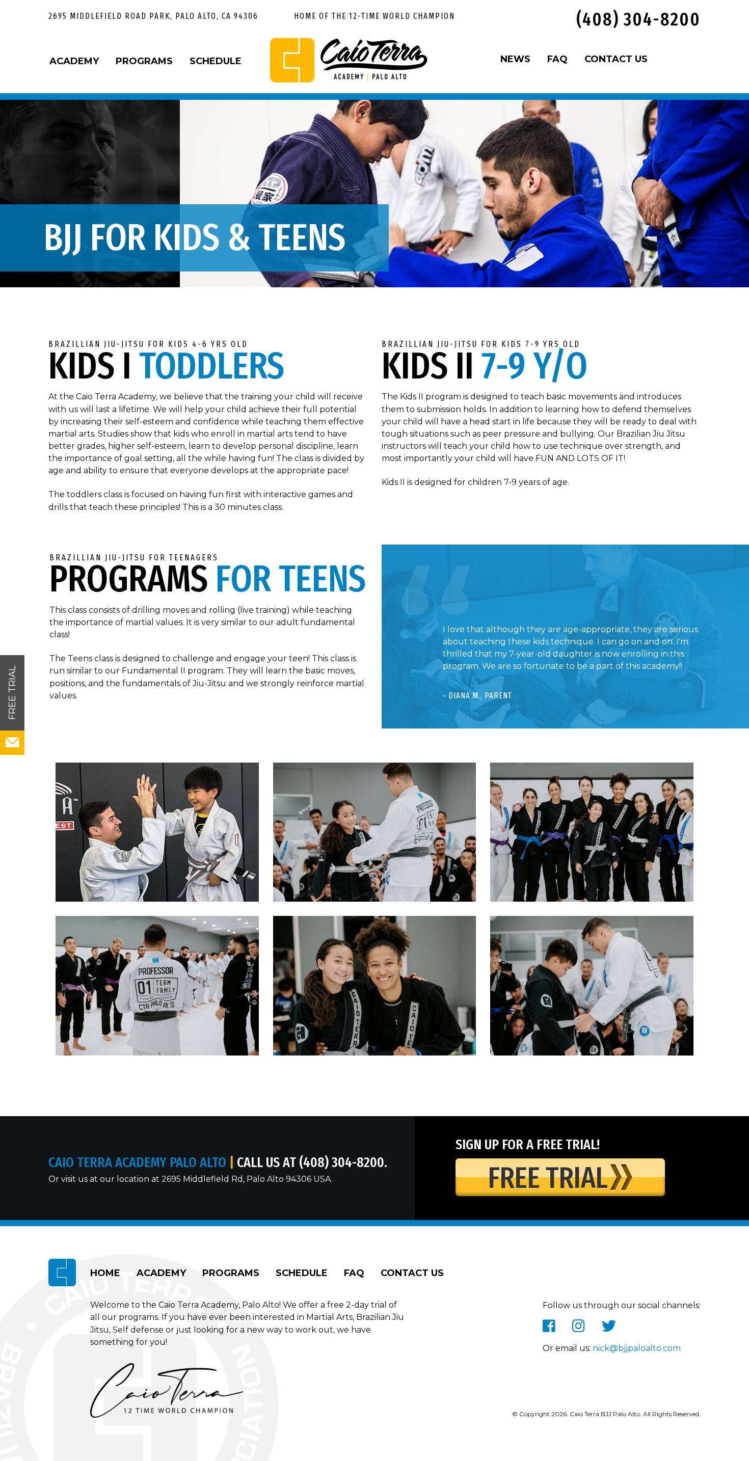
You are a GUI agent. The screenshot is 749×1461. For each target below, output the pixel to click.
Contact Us (412, 1273)
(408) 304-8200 (636, 19)
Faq (354, 1273)
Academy (74, 61)
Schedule (216, 61)
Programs (144, 61)
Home (105, 1273)
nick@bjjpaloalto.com (637, 1348)
